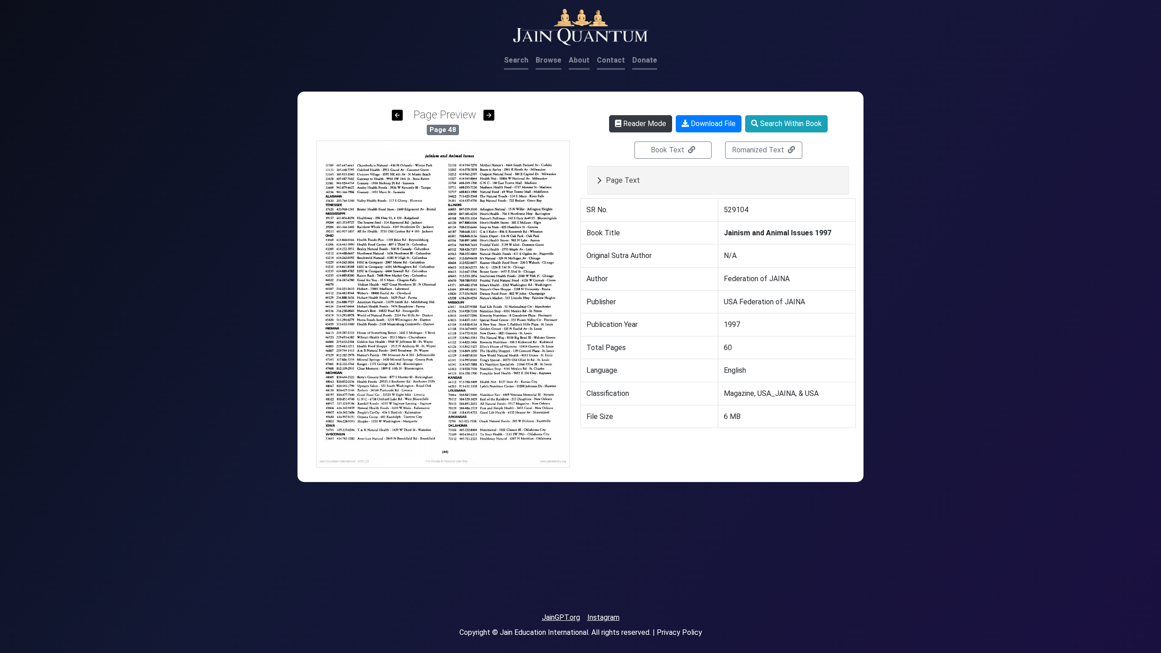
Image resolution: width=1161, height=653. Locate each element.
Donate (644, 60)
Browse (548, 60)
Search (516, 60)
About (579, 60)
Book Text (668, 150)
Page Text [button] (623, 180)
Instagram (603, 617)
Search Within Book (790, 123)
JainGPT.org (561, 617)
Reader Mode (643, 123)
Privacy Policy (679, 632)
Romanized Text (759, 150)
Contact (611, 60)
